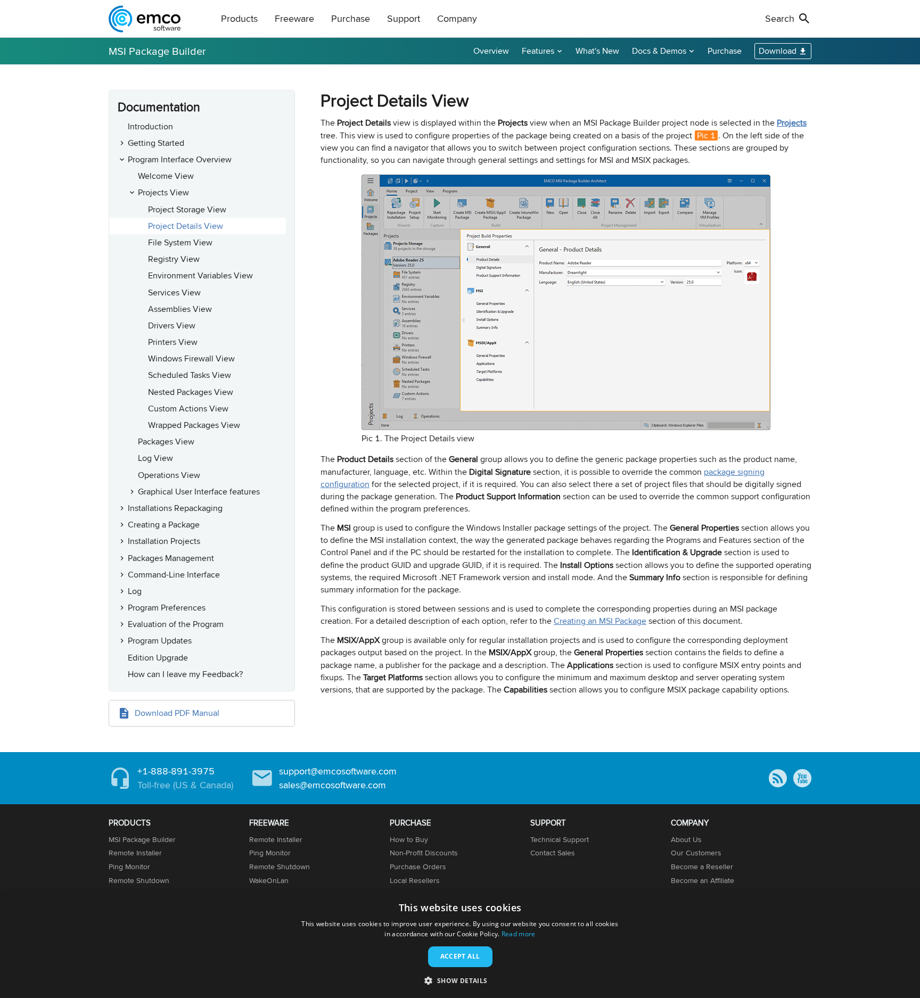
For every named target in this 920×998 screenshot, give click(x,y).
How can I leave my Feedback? (185, 674)
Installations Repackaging (175, 508)
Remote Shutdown (139, 880)
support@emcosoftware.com (338, 771)
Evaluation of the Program (176, 624)
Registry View (174, 259)
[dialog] (460, 945)
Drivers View (171, 325)
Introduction (150, 126)
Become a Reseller (702, 866)
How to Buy (409, 839)
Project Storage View (187, 209)
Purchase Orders (418, 866)
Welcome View (166, 176)
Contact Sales (552, 852)
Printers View (173, 342)
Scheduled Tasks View (189, 375)
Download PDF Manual (177, 713)
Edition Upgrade (158, 657)
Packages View (166, 441)
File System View (180, 242)
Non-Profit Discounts (424, 852)
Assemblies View (180, 309)
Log (135, 591)
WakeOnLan (269, 880)
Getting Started (156, 143)
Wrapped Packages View (194, 425)
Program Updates (160, 640)
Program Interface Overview (180, 159)
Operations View (169, 475)
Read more (519, 933)
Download (777, 51)
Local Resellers (415, 880)
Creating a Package (164, 524)
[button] (459, 980)
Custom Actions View (188, 408)
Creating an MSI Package (600, 621)
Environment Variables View (200, 275)
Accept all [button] (460, 956)
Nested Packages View (190, 392)
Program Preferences (167, 607)
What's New (597, 51)
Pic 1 (706, 135)
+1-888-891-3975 (176, 771)
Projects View (163, 192)
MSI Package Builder (157, 51)
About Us (686, 839)
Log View (155, 458)
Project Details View (185, 226)
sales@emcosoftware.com (332, 785)
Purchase (725, 51)
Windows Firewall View (191, 358)
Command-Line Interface (174, 574)
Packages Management (171, 558)
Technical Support (559, 839)
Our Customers (696, 852)
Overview (491, 51)
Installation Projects (164, 541)
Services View (174, 292)
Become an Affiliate (702, 880)
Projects (792, 123)
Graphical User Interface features (199, 491)
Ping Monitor (129, 866)
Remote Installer (135, 852)
